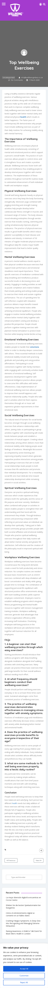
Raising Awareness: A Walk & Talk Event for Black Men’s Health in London (24, 932)
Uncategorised (8, 78)
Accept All (24, 969)
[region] (24, 965)
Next (38, 860)
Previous (11, 860)
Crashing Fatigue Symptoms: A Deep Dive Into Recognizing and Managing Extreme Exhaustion (23, 923)
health (23, 117)
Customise (24, 975)
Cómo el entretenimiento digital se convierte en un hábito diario (20, 914)
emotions (34, 347)
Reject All (24, 982)
